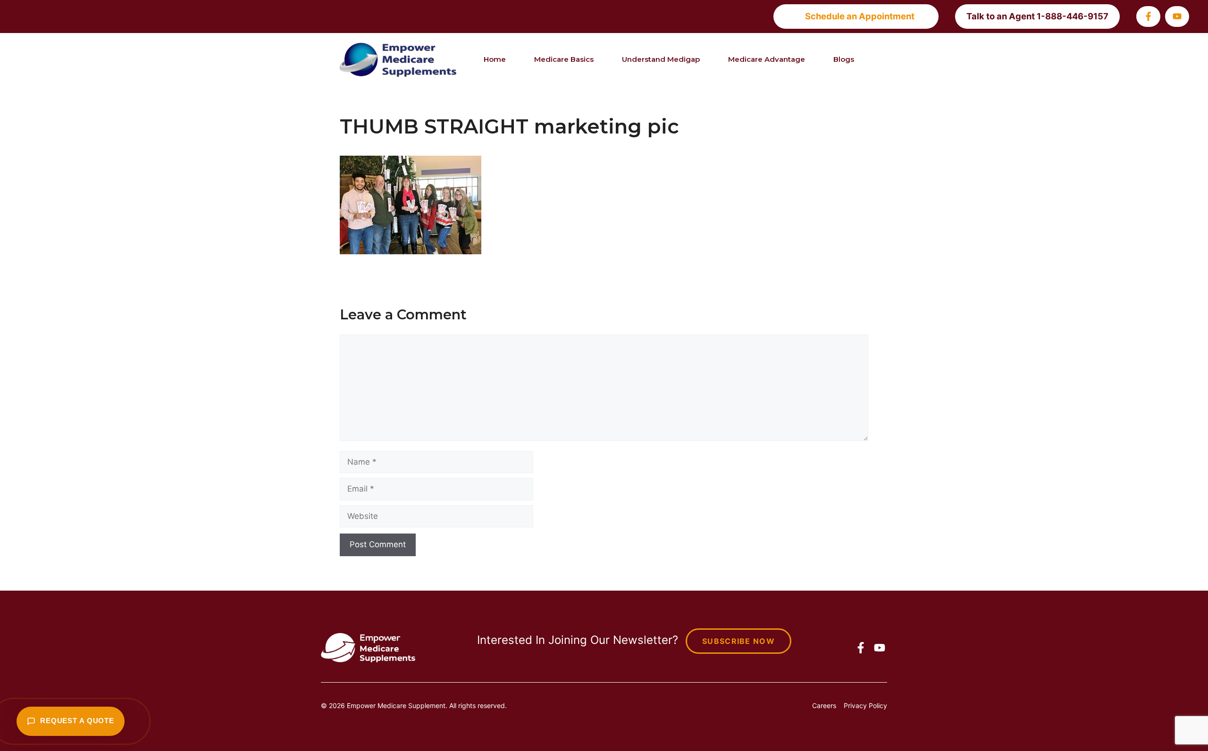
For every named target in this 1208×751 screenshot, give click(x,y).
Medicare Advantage (766, 59)
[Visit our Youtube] (1177, 16)
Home (495, 59)
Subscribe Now (738, 641)
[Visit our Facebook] (1148, 16)
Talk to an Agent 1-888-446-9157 (1037, 16)
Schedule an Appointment (859, 16)
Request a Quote (77, 721)
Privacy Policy (865, 705)
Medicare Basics (564, 59)
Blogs (843, 59)
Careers (824, 705)
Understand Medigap (661, 59)
